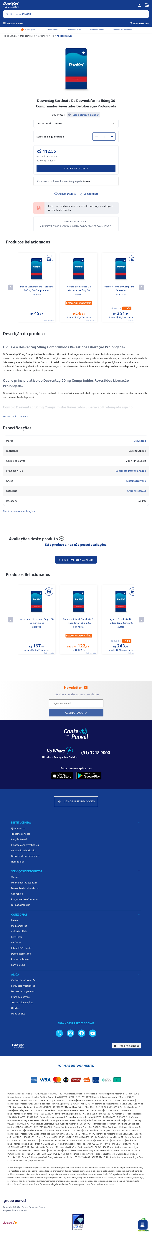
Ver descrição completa (15, 416)
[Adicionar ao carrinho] (49, 259)
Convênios (17, 893)
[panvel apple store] (62, 775)
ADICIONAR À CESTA (76, 168)
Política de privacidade (23, 850)
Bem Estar (16, 937)
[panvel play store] (88, 775)
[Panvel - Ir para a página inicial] (69, 5)
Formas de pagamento (23, 991)
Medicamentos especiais (24, 882)
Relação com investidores (25, 845)
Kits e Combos (52, 29)
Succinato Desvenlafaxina (131, 470)
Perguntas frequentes (23, 985)
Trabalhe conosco (20, 833)
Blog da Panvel (19, 839)
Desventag (140, 440)
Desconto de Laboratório (122, 29)
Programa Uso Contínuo (24, 899)
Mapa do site (18, 1013)
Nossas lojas (17, 861)
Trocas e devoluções (22, 1002)
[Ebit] (78, 1222)
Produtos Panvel (20, 959)
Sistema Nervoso (46, 35)
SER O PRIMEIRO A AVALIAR (76, 560)
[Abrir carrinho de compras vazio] (147, 5)
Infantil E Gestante (21, 948)
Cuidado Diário (19, 931)
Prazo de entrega (20, 997)
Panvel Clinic (18, 964)
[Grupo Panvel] (14, 1200)
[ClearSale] (11, 1222)
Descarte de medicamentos (25, 856)
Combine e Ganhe (97, 29)
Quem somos (18, 828)
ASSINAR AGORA (76, 712)
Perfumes (16, 942)
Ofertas (15, 1008)
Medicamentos (27, 35)
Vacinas (15, 877)
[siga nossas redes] (59, 1033)
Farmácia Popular (20, 904)
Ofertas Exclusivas (74, 29)
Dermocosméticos (21, 953)
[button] (76, 123)
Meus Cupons (30, 29)
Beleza (14, 920)
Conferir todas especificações (19, 511)
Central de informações (24, 980)
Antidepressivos (64, 35)
